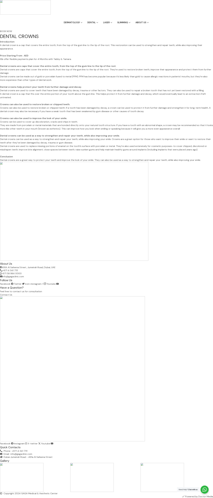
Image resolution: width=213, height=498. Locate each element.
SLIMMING (122, 22)
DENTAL (91, 22)
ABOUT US (140, 22)
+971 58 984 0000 (11, 273)
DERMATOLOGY (72, 22)
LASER (106, 22)
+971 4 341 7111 (10, 270)
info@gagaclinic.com (13, 276)
